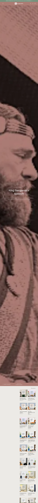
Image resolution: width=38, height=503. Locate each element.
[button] (3, 3)
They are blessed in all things (23, 440)
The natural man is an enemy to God (31, 467)
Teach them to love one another (31, 399)
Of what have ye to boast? (23, 494)
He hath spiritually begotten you (23, 426)
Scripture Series (19, 384)
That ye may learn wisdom (23, 412)
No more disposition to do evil (31, 412)
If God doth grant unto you (31, 494)
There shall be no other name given (31, 440)
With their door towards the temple (31, 426)
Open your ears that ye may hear (31, 480)
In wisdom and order (22, 480)
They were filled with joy (23, 467)
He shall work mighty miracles (31, 454)
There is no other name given (23, 454)
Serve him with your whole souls (23, 399)
